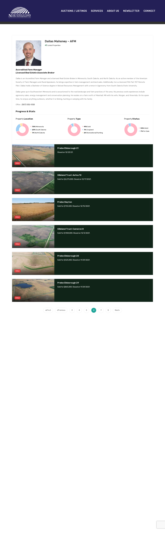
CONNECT (149, 10)
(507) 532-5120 (28, 104)
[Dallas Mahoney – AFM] (28, 65)
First (49, 310)
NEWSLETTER (131, 10)
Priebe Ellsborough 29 (68, 283)
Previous (61, 310)
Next (117, 310)
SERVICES (97, 10)
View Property (33, 163)
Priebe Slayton (64, 202)
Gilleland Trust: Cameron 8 (70, 229)
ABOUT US (113, 10)
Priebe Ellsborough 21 (68, 148)
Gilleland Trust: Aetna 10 (69, 175)
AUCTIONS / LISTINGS (74, 10)
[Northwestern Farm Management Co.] (20, 18)
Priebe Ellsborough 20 (68, 256)
